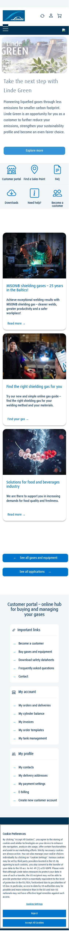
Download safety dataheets (36, 660)
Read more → (17, 323)
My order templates (31, 730)
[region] (34, 876)
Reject (34, 913)
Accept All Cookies (34, 923)
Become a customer (31, 643)
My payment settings (32, 784)
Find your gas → (18, 419)
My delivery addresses (33, 775)
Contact (23, 676)
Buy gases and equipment (35, 651)
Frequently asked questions (36, 668)
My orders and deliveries (35, 705)
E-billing (24, 792)
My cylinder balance (31, 713)
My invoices (26, 722)
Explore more (34, 150)
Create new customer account (38, 800)
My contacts (26, 767)
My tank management (33, 738)
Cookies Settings (34, 904)
